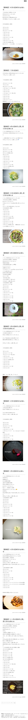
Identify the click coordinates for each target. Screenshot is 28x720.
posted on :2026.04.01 (15, 319)
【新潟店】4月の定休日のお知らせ (13, 254)
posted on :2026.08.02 (15, 63)
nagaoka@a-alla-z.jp (5, 717)
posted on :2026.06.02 (15, 186)
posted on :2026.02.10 (15, 464)
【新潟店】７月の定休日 (11, 70)
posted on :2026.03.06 (15, 394)
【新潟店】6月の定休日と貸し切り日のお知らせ (13, 127)
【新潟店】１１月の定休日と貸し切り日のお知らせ (13, 620)
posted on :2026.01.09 (15, 542)
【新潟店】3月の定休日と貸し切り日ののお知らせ (13, 327)
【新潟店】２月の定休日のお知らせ (13, 402)
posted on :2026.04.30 (15, 246)
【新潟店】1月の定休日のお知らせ (13, 472)
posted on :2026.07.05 (15, 119)
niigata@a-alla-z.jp (24, 713)
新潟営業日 (23, 63)
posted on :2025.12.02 (15, 612)
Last (14, 702)
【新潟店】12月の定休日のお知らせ (14, 550)
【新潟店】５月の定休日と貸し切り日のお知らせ (13, 194)
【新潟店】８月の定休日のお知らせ (13, 8)
